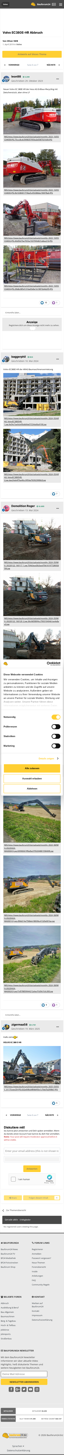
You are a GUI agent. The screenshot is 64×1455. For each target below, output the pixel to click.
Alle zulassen (32, 768)
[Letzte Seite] (59, 65)
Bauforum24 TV (8, 1253)
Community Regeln (41, 1284)
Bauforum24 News (9, 1249)
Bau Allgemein (7, 1312)
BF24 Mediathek (8, 1258)
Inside (34, 1271)
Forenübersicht (39, 1267)
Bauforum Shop (8, 1267)
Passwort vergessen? (41, 1258)
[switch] (56, 726)
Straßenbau (6, 1338)
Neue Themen (38, 1262)
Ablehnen (32, 788)
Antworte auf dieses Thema (32, 54)
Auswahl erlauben (32, 778)
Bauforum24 (43, 4)
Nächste (51, 65)
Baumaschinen (7, 1316)
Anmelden (36, 1253)
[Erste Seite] (5, 65)
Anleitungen (37, 1275)
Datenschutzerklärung (42, 1319)
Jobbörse (5, 1329)
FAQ (34, 1280)
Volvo (19, 44)
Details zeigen (46, 758)
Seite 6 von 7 (33, 65)
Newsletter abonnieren (24, 1381)
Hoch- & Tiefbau (8, 1325)
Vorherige (14, 65)
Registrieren (37, 1249)
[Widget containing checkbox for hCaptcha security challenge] (32, 1179)
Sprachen (17, 1446)
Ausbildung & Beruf (9, 1307)
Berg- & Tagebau (8, 1320)
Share (14, 1197)
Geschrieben (27, 80)
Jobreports (6, 1334)
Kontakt (35, 1311)
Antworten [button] (32, 1168)
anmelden (54, 1133)
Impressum (37, 1315)
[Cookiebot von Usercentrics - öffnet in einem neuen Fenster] (46, 664)
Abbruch (5, 1303)
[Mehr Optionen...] (58, 79)
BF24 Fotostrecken (9, 1262)
